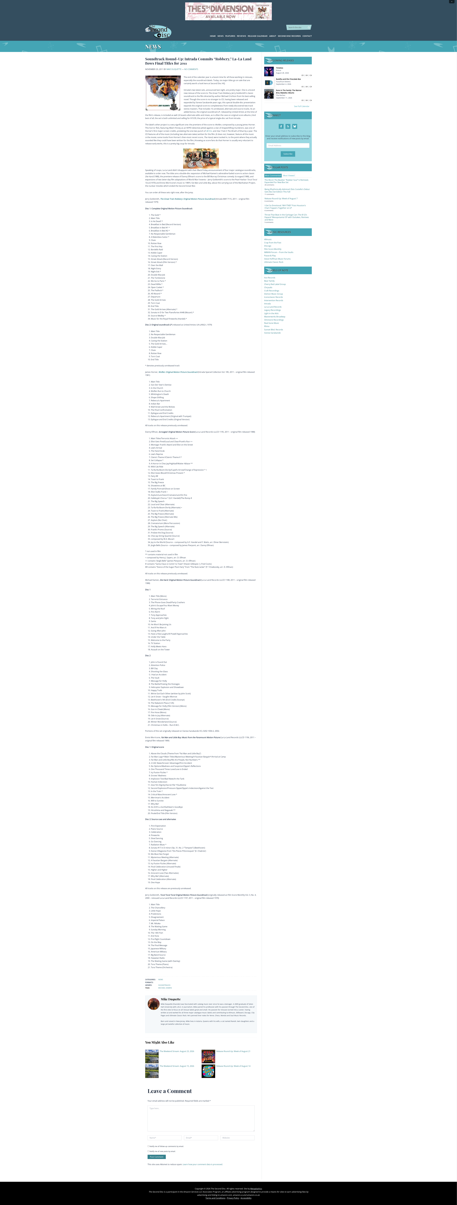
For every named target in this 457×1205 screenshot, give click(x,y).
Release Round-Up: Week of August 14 (233, 1066)
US (302, 75)
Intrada (267, 303)
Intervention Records (273, 300)
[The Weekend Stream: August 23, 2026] (152, 1056)
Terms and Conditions (215, 1198)
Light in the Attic (271, 313)
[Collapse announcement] (452, 1)
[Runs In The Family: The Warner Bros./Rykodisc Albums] (269, 94)
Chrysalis (268, 287)
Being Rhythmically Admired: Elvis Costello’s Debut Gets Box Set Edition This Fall (287, 190)
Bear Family (269, 281)
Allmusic (268, 239)
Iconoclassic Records (273, 297)
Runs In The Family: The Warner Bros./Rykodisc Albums (289, 91)
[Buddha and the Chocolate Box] (269, 82)
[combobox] (299, 27)
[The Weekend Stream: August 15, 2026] (152, 1071)
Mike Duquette (173, 69)
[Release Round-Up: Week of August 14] (208, 1071)
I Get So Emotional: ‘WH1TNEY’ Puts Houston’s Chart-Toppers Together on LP (285, 206)
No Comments (191, 69)
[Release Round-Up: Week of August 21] (208, 1056)
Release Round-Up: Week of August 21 (233, 1051)
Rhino (266, 326)
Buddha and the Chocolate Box (288, 79)
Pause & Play (270, 255)
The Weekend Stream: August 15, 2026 (177, 1066)
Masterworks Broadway (274, 316)
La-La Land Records (273, 307)
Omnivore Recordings (274, 320)
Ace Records (269, 277)
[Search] (309, 27)
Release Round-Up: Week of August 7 (281, 198)
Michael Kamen (165, 988)
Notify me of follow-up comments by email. (167, 1146)
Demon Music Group (273, 294)
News (160, 979)
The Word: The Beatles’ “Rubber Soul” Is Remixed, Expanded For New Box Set (287, 181)
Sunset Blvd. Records (273, 329)
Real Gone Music (271, 323)
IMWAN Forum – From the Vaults (278, 252)
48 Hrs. (209, 131)
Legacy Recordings (272, 310)
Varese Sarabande (272, 333)
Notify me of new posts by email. (163, 1151)
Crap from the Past (272, 242)
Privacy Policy (233, 1198)
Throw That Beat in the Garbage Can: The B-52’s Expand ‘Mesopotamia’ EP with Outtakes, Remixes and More (287, 217)
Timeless (279, 68)
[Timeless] (269, 71)
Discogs (267, 246)
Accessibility (246, 1198)
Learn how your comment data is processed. (203, 1164)
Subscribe (287, 154)
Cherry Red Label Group (275, 284)
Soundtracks (164, 985)
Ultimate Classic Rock (273, 262)
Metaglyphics (256, 1188)
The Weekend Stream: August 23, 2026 (177, 1051)
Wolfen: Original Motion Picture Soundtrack (178, 372)
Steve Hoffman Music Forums (277, 259)
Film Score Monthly (272, 249)
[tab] (273, 175)
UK (306, 75)
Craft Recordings (271, 290)
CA (311, 75)
